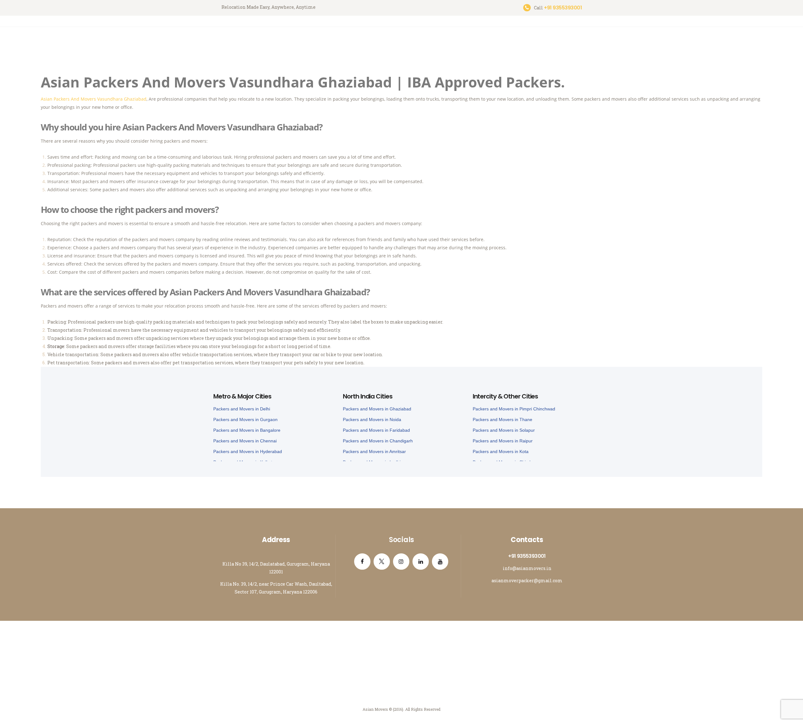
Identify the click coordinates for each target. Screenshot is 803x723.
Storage (55, 346)
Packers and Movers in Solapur (504, 430)
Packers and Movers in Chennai (245, 440)
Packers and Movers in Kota (501, 451)
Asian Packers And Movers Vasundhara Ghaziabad (93, 99)
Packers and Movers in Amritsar (374, 451)
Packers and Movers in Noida (372, 419)
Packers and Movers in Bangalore (246, 430)
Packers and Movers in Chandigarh (378, 440)
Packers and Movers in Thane (502, 419)
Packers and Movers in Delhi (241, 408)
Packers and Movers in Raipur (503, 440)
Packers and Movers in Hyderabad (247, 451)
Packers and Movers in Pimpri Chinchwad (514, 408)
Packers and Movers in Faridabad (376, 430)
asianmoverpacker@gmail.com (527, 580)
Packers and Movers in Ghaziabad (377, 408)
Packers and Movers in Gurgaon (245, 419)
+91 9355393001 (527, 556)
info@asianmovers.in (527, 568)
